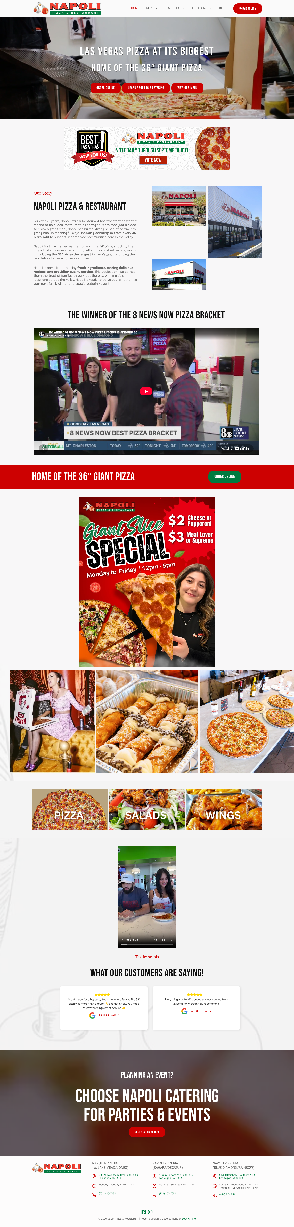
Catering (173, 8)
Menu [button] (150, 8)
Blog (222, 8)
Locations (199, 8)
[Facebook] (143, 1212)
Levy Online (189, 1219)
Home (135, 8)
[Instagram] (150, 1212)
